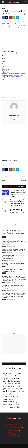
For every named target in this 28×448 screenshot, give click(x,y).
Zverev (19, 407)
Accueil (3, 5)
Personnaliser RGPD (10, 427)
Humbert (9, 383)
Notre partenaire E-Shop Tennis (13, 429)
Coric (14, 373)
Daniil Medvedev (8, 376)
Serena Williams (9, 396)
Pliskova (4, 394)
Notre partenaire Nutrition (14, 432)
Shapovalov (19, 396)
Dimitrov (18, 376)
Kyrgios (4, 389)
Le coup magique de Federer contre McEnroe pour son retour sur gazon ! (18, 211)
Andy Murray (15, 368)
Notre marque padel (13, 430)
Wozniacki (13, 407)
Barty (21, 370)
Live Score (19, 427)
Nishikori (15, 160)
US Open (4, 236)
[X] (6, 17)
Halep (4, 383)
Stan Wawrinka (8, 402)
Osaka (18, 391)
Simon (4, 399)
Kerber (4, 386)
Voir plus (13, 303)
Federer (16, 378)
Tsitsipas (16, 404)
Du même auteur (20, 186)
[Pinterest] (10, 17)
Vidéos (3, 8)
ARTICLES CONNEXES (9, 186)
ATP (3, 282)
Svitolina (4, 404)
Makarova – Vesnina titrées (7, 179)
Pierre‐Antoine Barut (14, 115)
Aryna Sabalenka (6, 370)
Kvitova (19, 386)
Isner (19, 383)
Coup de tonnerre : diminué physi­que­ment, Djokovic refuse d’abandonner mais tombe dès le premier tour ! (13, 257)
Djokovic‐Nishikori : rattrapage (21, 179)
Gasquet (17, 381)
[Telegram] (17, 17)
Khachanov (13, 386)
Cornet (19, 373)
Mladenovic (11, 389)
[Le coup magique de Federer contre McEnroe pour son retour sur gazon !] (5, 211)
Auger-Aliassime (15, 370)
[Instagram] (14, 435)
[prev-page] (3, 217)
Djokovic (9, 160)
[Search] (26, 2)
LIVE (3, 266)
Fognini (4, 381)
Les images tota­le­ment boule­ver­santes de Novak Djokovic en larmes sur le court (13, 249)
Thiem (10, 404)
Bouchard (10, 373)
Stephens (17, 402)
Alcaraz (5, 368)
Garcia (10, 381)
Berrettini (4, 373)
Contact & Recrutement (11, 424)
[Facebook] (3, 17)
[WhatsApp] (13, 17)
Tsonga (5, 407)
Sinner (10, 399)
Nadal (5, 391)
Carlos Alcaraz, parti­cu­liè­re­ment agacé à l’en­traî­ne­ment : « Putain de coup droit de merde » (13, 287)
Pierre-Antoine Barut (7, 13)
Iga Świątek (14, 383)
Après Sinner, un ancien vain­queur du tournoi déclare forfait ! (12, 270)
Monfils (19, 388)
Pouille (10, 394)
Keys (9, 386)
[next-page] (5, 217)
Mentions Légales (13, 425)
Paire (22, 391)
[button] (2, 2)
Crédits (20, 424)
